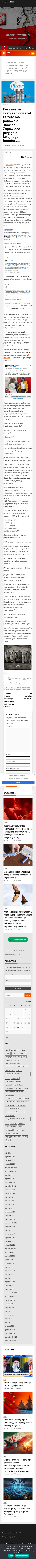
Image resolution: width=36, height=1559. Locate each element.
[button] (17, 776)
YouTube (18, 782)
